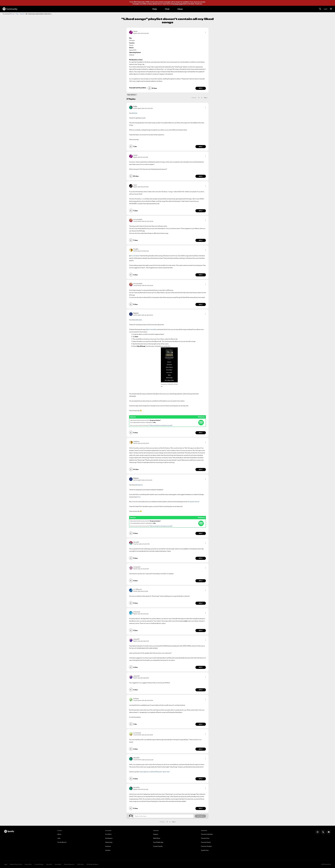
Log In (325, 9)
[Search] (320, 9)
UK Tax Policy (80, 864)
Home (12, 14)
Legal (5, 864)
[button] (205, 32)
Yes (183, 784)
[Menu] (331, 9)
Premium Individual (207, 834)
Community (11, 9)
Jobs (58, 838)
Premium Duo (205, 838)
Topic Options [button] (131, 95)
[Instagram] (317, 832)
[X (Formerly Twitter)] (323, 832)
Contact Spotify (158, 846)
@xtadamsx (139, 485)
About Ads (49, 864)
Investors (108, 846)
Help (154, 9)
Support (155, 834)
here (139, 497)
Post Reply (200, 816)
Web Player (156, 838)
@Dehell (134, 113)
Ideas (180, 9)
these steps (179, 4)
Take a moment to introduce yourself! (161, 425)
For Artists (108, 834)
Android (22, 14)
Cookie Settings (38, 864)
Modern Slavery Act (69, 864)
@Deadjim (138, 320)
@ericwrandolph (151, 329)
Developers (108, 838)
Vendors (107, 850)
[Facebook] (329, 832)
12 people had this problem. (137, 88)
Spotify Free (205, 850)
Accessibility (58, 864)
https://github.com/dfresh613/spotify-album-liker (155, 772)
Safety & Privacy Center (16, 864)
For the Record (61, 842)
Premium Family (206, 842)
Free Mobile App (158, 842)
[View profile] (131, 32)
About (59, 834)
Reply (201, 88)
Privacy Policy (28, 864)
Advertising (108, 842)
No (175, 784)
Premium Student (206, 846)
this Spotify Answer (193, 502)
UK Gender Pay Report (92, 864)
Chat (167, 9)
